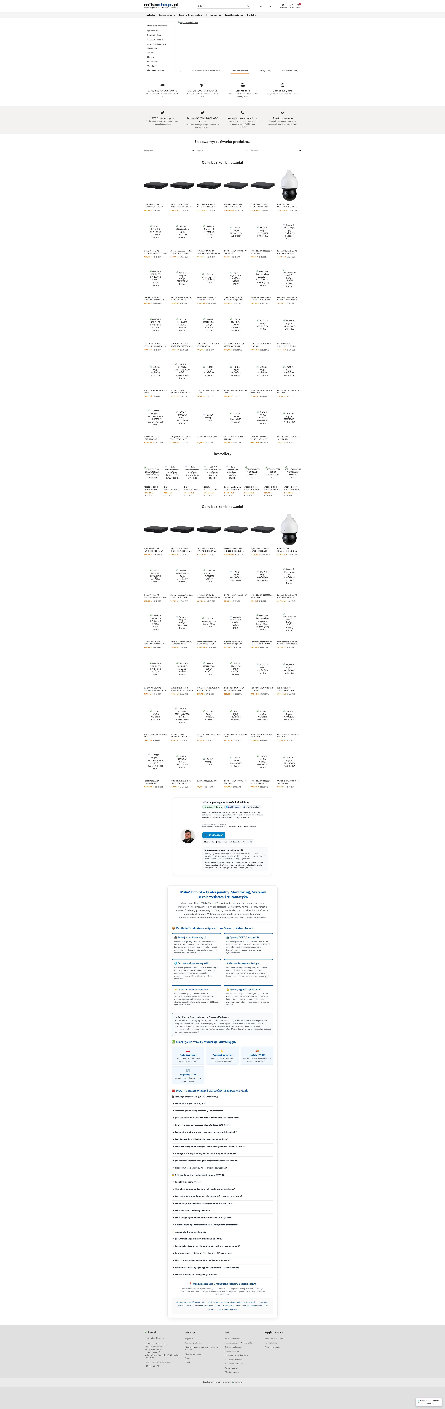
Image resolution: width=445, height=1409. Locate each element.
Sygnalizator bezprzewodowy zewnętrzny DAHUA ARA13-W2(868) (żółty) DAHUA (261, 298)
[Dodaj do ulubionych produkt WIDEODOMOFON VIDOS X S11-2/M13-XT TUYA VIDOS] (218, 463)
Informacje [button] (190, 1332)
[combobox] (169, 151)
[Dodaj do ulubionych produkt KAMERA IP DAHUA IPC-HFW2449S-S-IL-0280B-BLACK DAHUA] (165, 265)
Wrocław (226, 1309)
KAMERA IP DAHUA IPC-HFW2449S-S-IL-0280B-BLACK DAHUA (154, 298)
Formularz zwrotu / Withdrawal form (239, 1343)
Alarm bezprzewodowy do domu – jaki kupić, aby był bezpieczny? (205, 1189)
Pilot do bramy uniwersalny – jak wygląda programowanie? (202, 1260)
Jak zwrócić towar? (232, 1338)
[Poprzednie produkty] (149, 469)
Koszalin (187, 1306)
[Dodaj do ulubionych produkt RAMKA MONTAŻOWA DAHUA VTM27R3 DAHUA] (218, 311)
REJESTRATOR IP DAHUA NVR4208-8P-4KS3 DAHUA (234, 205)
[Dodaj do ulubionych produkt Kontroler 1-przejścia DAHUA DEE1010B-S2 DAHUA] (191, 265)
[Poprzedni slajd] (183, 44)
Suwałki (216, 1302)
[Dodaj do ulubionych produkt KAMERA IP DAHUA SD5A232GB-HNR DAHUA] (298, 172)
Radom (198, 1302)
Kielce (239, 1302)
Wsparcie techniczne (193, 1354)
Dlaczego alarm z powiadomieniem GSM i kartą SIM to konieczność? (206, 1224)
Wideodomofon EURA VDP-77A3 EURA (292, 488)
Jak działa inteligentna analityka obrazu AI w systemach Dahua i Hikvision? (210, 1146)
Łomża (237, 1306)
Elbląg (232, 1302)
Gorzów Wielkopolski (225, 1306)
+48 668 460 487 (152, 1366)
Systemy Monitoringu (233, 1347)
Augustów (225, 1302)
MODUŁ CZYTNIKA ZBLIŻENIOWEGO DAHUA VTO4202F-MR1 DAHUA (180, 391)
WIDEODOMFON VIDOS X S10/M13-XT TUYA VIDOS (231, 488)
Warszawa (211, 1306)
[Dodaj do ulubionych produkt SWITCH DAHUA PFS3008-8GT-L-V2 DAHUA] (245, 218)
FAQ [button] (227, 1332)
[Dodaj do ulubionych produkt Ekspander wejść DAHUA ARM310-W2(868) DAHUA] (245, 265)
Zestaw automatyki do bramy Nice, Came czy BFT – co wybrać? (203, 1253)
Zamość (191, 1302)
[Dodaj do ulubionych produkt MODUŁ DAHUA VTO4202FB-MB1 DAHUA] (298, 358)
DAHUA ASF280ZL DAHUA (207, 437)
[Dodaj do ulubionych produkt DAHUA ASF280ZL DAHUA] (218, 404)
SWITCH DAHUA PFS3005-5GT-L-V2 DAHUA (262, 252)
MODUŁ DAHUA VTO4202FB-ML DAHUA (209, 391)
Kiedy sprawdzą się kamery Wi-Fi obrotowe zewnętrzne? (201, 1168)
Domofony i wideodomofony (236, 1355)
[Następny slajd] (296, 44)
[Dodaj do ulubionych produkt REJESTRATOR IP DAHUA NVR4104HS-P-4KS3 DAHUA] (191, 172)
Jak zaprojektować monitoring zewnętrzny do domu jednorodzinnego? (207, 1117)
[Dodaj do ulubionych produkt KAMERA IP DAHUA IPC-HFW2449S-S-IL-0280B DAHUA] (165, 311)
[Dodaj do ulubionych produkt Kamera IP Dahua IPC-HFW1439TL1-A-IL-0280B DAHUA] (165, 218)
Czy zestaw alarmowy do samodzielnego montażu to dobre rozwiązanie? (208, 1196)
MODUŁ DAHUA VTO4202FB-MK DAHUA (236, 391)
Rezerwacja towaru (272, 1347)
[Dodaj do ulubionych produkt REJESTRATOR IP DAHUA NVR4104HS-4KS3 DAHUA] (165, 172)
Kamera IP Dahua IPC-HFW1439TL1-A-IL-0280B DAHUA (156, 252)
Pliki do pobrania (232, 1372)
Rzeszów (252, 1302)
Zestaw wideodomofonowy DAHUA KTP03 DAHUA (206, 298)
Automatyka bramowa (233, 1359)
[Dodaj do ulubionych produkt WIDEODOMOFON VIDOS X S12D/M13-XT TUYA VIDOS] (278, 463)
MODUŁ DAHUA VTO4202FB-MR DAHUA (155, 391)
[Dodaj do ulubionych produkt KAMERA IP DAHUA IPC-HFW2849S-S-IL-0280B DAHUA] (218, 218)
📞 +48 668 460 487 (214, 835)
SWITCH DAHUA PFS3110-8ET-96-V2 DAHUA (288, 438)
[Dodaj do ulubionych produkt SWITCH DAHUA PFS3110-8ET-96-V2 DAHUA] (298, 404)
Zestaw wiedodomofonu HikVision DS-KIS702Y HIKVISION (192, 488)
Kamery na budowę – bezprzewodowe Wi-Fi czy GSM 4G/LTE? (202, 1125)
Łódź (210, 1302)
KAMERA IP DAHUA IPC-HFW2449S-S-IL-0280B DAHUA (155, 345)
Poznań (234, 1309)
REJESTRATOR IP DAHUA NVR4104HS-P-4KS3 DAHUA (180, 205)
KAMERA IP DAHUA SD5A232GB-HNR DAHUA (287, 205)
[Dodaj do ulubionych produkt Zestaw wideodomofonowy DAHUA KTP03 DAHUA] (218, 265)
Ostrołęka (245, 1306)
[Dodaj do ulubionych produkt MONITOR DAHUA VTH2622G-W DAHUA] (272, 311)
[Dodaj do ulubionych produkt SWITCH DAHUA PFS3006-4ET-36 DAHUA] (245, 404)
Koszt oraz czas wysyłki (274, 1338)
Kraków (180, 1306)
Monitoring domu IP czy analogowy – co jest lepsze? (199, 1110)
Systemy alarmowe (232, 1351)
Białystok (254, 1306)
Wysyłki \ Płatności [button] (274, 1332)
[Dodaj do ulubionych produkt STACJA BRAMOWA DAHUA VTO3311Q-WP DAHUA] (245, 311)
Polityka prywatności (193, 1343)
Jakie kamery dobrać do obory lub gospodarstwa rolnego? (201, 1139)
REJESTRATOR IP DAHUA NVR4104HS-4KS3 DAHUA (153, 205)
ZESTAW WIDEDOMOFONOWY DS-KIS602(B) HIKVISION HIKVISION (172, 488)
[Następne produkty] (296, 469)
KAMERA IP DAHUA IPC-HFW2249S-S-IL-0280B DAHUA (181, 345)
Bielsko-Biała (181, 1302)
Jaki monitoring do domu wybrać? (191, 1103)
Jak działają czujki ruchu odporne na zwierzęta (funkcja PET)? (203, 1217)
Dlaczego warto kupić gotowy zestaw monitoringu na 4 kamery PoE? (206, 1153)
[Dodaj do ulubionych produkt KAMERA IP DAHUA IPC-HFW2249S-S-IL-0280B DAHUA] (191, 311)
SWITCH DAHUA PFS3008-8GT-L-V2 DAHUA (235, 252)
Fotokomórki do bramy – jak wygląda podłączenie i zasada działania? (207, 1267)
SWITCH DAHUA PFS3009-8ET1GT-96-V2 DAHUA (260, 438)
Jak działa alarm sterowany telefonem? (193, 1210)
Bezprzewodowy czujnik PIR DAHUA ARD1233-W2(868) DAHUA (287, 298)
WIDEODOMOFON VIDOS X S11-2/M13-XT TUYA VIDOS (212, 488)
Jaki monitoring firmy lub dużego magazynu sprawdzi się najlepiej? (206, 1132)
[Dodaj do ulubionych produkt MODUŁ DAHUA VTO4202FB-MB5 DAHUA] (272, 358)
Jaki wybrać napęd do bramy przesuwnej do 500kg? (198, 1239)
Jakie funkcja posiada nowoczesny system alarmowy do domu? (204, 1203)
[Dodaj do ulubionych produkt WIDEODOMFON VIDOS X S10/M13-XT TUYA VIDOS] (238, 463)
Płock (204, 1302)
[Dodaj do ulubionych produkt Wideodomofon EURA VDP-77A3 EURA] (298, 463)
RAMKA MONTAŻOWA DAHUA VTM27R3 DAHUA (208, 345)
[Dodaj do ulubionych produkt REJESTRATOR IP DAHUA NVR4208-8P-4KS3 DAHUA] (245, 172)
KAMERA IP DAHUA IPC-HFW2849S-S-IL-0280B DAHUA (208, 252)
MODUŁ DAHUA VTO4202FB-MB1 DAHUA (288, 391)
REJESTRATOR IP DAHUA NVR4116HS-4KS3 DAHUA (206, 205)
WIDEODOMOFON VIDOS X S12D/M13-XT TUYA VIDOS (272, 488)
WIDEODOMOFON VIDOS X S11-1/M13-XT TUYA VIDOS (252, 488)
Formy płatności (271, 1343)
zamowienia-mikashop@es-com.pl (157, 1362)
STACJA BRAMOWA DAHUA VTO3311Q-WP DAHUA (234, 345)
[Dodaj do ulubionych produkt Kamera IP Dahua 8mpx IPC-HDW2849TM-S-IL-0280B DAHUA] (298, 218)
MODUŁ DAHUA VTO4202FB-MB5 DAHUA (261, 391)
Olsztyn (219, 1309)
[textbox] (148, 150)
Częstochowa (263, 1302)
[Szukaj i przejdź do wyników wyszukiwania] (248, 6)
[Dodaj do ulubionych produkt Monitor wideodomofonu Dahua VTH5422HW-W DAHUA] (191, 218)
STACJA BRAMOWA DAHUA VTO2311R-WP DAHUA (180, 438)
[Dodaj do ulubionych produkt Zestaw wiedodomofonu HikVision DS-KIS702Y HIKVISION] (198, 463)
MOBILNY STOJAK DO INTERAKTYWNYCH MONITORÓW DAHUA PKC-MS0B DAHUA (154, 438)
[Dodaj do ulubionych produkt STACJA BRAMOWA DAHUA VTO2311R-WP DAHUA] (191, 404)
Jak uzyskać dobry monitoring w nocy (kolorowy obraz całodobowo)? (206, 1160)
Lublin (245, 1302)
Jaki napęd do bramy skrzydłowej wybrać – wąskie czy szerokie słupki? (207, 1246)
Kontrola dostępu (231, 1368)
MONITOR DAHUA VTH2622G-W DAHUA (262, 345)
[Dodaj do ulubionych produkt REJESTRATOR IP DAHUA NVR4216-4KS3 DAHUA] (272, 172)
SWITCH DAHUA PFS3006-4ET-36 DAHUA (235, 438)
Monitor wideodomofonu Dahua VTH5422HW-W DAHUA (181, 252)
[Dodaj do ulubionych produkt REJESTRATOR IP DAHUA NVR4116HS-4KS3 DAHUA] (218, 172)
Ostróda (211, 1309)
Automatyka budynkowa (234, 1363)
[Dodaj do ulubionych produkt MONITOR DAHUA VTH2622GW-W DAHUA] (298, 311)
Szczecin (202, 1306)
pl (261, 6)
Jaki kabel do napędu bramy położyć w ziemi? (196, 1274)
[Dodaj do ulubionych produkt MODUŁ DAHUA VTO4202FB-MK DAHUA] (245, 358)
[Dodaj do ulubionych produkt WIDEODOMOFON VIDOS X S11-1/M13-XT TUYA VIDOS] (258, 463)
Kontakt (188, 1362)
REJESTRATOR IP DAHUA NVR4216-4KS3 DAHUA (260, 205)
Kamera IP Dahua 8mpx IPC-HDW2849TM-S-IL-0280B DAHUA (287, 252)
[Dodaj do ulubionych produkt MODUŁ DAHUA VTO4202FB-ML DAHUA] (218, 358)
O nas (187, 1358)
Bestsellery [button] (222, 453)
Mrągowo (263, 1306)
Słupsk (195, 1306)
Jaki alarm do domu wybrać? (188, 1182)
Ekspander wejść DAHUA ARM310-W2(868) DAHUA (233, 298)
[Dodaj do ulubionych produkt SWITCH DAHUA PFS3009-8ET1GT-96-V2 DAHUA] (272, 404)
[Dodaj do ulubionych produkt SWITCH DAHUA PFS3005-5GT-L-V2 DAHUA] (272, 218)
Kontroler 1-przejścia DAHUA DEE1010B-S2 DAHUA (180, 298)
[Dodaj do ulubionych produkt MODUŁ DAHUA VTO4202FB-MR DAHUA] (165, 358)
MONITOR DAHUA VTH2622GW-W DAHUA (286, 345)
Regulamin (189, 1338)
